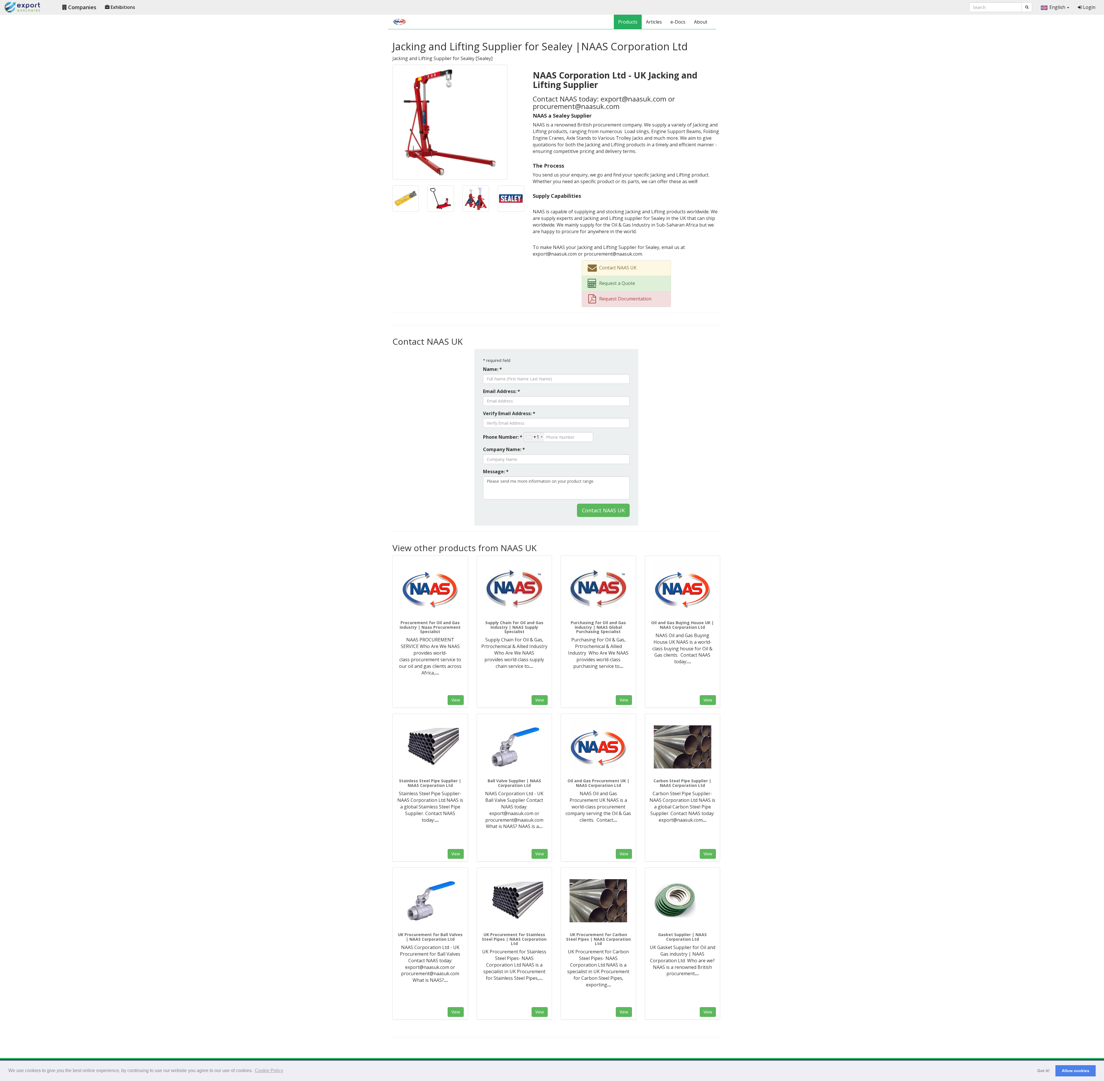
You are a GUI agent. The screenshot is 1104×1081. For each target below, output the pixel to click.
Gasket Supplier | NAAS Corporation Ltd (682, 937)
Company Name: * (504, 449)
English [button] (1057, 7)
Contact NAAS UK (603, 510)
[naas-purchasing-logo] (598, 589)
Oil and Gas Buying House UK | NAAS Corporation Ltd (682, 625)
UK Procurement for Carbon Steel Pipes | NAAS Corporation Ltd (598, 939)
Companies (81, 7)
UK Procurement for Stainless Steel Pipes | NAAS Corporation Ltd (514, 939)
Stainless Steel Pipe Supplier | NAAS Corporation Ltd (430, 783)
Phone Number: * (502, 437)
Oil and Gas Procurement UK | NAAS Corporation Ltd (598, 783)
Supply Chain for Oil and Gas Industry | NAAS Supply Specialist (514, 627)
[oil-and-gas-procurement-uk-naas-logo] (598, 747)
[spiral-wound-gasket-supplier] (682, 900)
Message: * (496, 471)
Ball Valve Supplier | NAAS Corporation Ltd (514, 783)
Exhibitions (122, 7)
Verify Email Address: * (509, 413)
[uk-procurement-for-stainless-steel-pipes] (514, 900)
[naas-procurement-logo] (430, 589)
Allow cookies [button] (1075, 1070)
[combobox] (534, 437)
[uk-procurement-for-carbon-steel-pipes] (598, 900)
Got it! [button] (1043, 1070)
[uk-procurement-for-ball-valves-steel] (430, 900)
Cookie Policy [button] (269, 1070)
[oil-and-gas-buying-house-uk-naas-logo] (682, 589)
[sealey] (449, 121)
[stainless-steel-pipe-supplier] (430, 747)
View (455, 700)
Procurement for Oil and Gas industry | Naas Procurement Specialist (430, 627)
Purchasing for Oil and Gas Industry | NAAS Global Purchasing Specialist (598, 627)
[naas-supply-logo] (514, 589)
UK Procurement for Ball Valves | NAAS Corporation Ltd (430, 937)
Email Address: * (501, 391)
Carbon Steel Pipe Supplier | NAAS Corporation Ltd (682, 783)
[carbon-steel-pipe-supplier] (682, 747)
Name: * (492, 369)
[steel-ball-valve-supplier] (514, 747)
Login (1088, 7)
